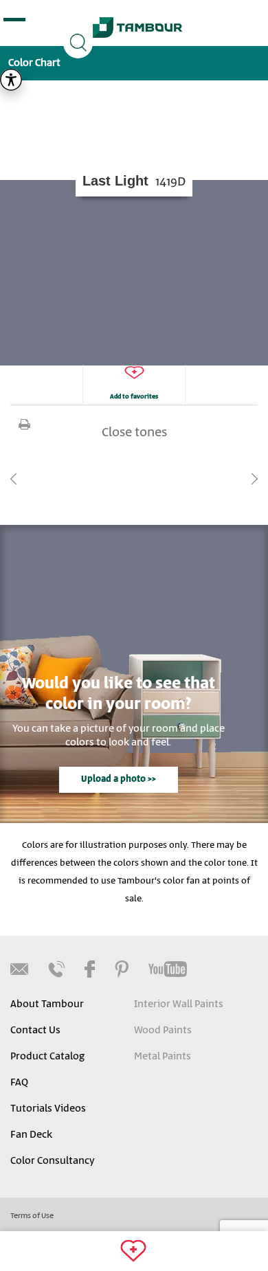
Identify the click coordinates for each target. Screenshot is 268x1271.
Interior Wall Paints (178, 1004)
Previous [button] (13, 479)
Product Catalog (47, 1056)
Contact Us (35, 1030)
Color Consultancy (52, 1161)
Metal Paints (162, 1056)
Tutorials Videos (48, 1109)
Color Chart (34, 63)
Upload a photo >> (118, 779)
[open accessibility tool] (11, 80)
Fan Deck (31, 1135)
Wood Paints (163, 1030)
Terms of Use (32, 1216)
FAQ (19, 1083)
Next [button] (254, 479)
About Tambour (47, 1004)
